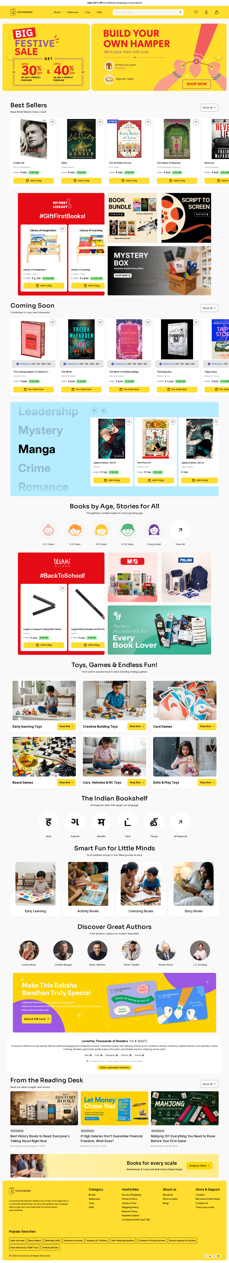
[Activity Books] (88, 884)
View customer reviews (114, 1067)
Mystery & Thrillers (97, 1240)
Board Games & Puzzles (182, 1240)
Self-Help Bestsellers (122, 1240)
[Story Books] (194, 884)
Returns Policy (130, 1211)
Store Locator (170, 1198)
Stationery (73, 12)
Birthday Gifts (52, 1240)
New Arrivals (18, 1240)
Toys (87, 12)
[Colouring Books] (141, 884)
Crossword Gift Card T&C (136, 1219)
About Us (168, 1194)
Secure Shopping (131, 1194)
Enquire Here (197, 1165)
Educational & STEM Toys (24, 1247)
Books (57, 12)
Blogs (166, 1203)
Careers (200, 1194)
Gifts (99, 12)
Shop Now (64, 726)
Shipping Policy (130, 1207)
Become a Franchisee (208, 1198)
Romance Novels (73, 1240)
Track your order (205, 1207)
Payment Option (130, 1215)
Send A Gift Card (34, 1018)
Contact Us (202, 1203)
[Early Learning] (35, 884)
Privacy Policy (129, 1198)
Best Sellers (34, 1240)
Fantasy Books (50, 1247)
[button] (196, 12)
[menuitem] (57, 12)
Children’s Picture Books (151, 1240)
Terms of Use (129, 1203)
